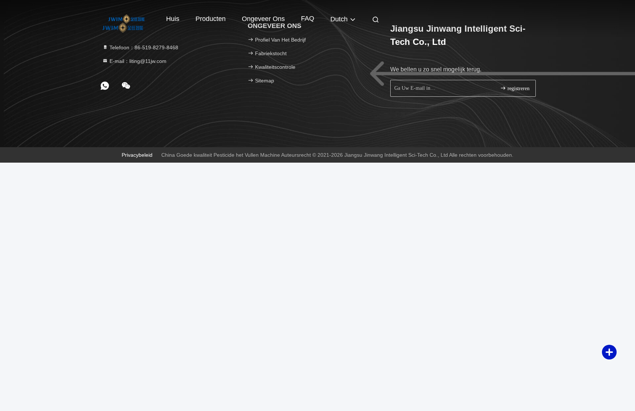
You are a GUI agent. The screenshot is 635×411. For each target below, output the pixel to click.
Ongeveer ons (263, 18)
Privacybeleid (137, 155)
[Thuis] (126, 18)
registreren (518, 88)
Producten (210, 18)
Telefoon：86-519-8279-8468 (143, 47)
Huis (172, 18)
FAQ (307, 18)
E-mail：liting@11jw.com (137, 61)
